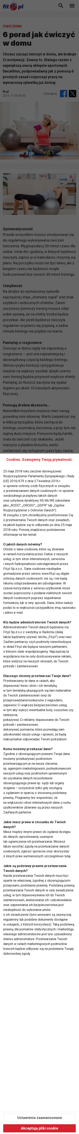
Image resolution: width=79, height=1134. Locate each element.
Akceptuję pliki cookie (39, 1128)
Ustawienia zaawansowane (39, 1118)
